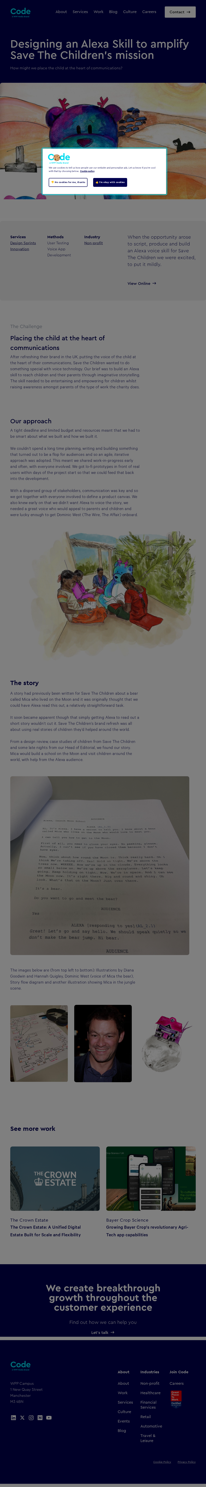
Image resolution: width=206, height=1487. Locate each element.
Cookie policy (87, 171)
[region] (104, 171)
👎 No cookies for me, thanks (68, 182)
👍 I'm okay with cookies (110, 182)
